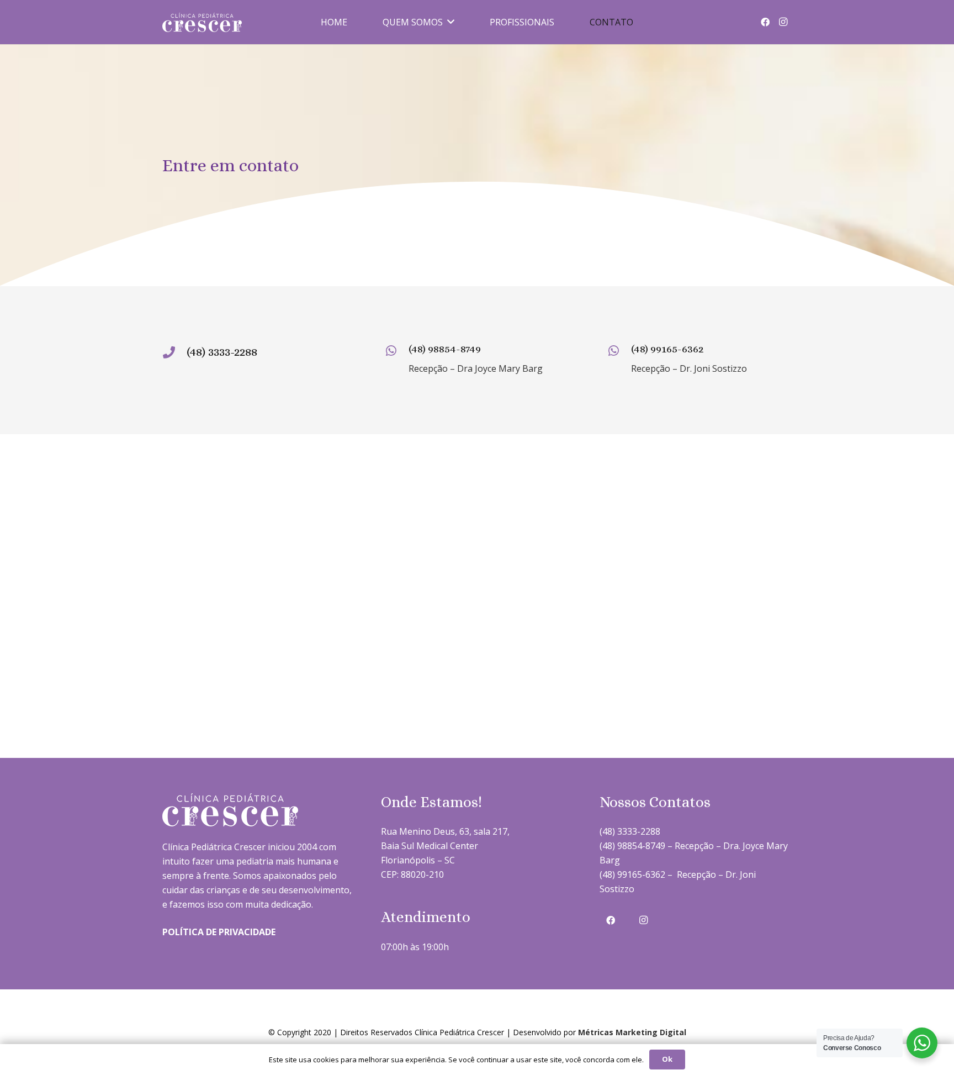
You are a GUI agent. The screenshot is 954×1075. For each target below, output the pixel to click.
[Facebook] (765, 22)
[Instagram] (783, 22)
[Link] (202, 22)
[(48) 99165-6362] (619, 352)
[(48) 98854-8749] (397, 352)
